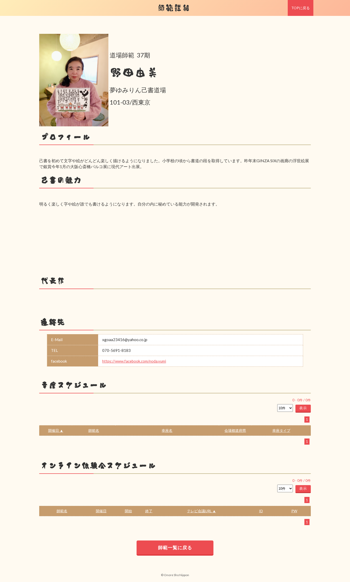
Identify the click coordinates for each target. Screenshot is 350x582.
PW (294, 511)
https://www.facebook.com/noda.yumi (134, 361)
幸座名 (167, 430)
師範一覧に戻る (175, 547)
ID (261, 511)
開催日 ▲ (55, 430)
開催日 (101, 511)
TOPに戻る (300, 8)
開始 (128, 511)
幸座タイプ (281, 430)
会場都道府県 (235, 430)
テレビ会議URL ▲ (201, 511)
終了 (148, 511)
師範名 (93, 430)
